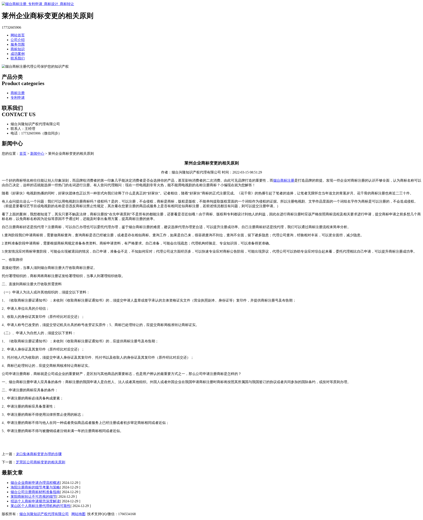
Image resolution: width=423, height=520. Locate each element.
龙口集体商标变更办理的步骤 (39, 454)
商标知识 (18, 49)
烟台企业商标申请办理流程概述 (35, 483)
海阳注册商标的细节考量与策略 (35, 487)
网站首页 (18, 35)
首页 (22, 153)
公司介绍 (18, 40)
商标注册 (18, 93)
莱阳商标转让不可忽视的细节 (33, 496)
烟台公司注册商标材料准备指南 (35, 492)
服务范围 (18, 44)
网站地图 (78, 514)
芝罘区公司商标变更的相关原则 (40, 462)
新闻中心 (37, 153)
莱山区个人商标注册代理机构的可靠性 (40, 506)
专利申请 (18, 97)
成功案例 (18, 54)
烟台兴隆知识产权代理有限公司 (44, 514)
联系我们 (18, 58)
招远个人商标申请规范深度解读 (35, 501)
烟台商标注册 (283, 180)
